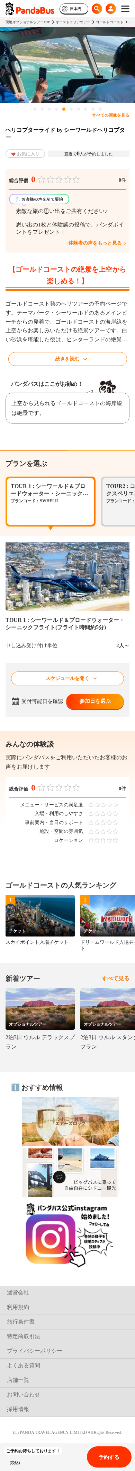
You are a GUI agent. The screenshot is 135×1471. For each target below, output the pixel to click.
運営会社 (18, 1292)
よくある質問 (23, 1365)
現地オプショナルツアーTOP (28, 22)
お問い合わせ (23, 1394)
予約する (109, 1457)
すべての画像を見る (110, 115)
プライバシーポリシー (34, 1351)
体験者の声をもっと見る (95, 243)
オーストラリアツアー (73, 22)
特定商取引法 (23, 1336)
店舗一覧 (18, 1380)
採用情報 (18, 1409)
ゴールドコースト (110, 22)
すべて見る (115, 978)
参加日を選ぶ (95, 701)
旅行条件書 (21, 1322)
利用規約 (18, 1307)
